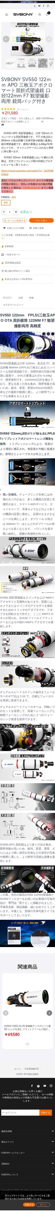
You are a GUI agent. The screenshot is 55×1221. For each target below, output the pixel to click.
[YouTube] (45, 1086)
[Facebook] (32, 1086)
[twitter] (38, 1086)
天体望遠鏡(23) (31, 1068)
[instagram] (51, 1086)
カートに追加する (16, 220)
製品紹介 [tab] (7, 297)
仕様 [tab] (20, 297)
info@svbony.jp (31, 187)
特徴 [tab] (31, 297)
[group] (10, 63)
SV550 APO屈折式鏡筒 (27, 1074)
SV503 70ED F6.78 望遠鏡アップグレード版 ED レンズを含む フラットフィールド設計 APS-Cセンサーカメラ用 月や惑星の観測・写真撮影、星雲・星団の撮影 (27, 1027)
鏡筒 (6, 202)
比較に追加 (37, 227)
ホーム (17, 1068)
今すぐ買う (41, 220)
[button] (6, 39)
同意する (29, 1204)
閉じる (43, 1204)
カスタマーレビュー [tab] (13, 304)
